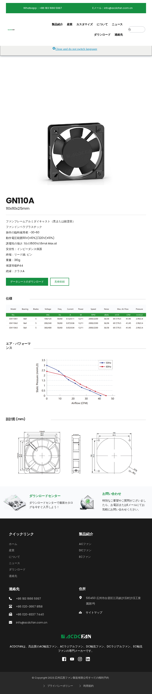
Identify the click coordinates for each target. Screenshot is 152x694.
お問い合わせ (111, 493)
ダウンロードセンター (45, 496)
